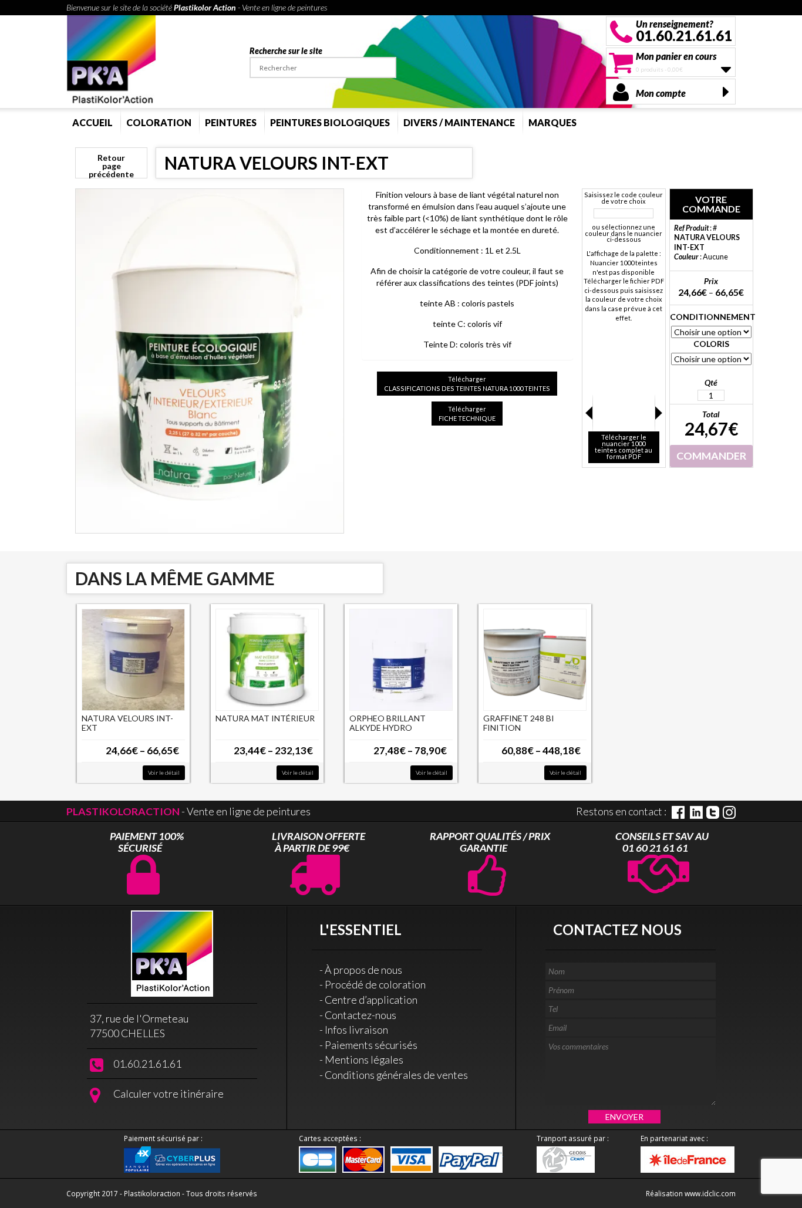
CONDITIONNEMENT (711, 317)
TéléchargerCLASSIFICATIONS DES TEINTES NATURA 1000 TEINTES (467, 383)
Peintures (231, 122)
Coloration (158, 122)
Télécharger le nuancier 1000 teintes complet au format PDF (623, 446)
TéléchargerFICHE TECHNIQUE (467, 413)
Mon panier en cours (676, 56)
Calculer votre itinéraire (168, 1093)
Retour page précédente (111, 165)
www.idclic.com (710, 1193)
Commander (711, 455)
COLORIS (711, 344)
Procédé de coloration (375, 984)
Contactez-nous (360, 1014)
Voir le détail (164, 772)
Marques (552, 122)
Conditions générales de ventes (396, 1074)
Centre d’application (371, 999)
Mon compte (661, 93)
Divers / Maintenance (459, 122)
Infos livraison (356, 1029)
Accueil (92, 122)
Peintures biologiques (330, 122)
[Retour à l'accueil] (111, 60)
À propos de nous (363, 969)
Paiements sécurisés (371, 1044)
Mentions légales (364, 1059)
